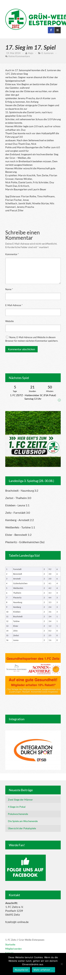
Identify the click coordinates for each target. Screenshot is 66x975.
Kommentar (12, 254)
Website (9, 321)
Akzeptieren (22, 969)
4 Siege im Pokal (17, 806)
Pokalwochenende (18, 813)
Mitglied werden (13, 948)
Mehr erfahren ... (43, 969)
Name (9, 289)
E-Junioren (48, 53)
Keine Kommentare (19, 56)
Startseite (10, 944)
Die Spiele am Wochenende (23, 821)
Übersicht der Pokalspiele (22, 828)
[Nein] (61, 964)
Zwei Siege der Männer (20, 799)
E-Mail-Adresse (14, 305)
